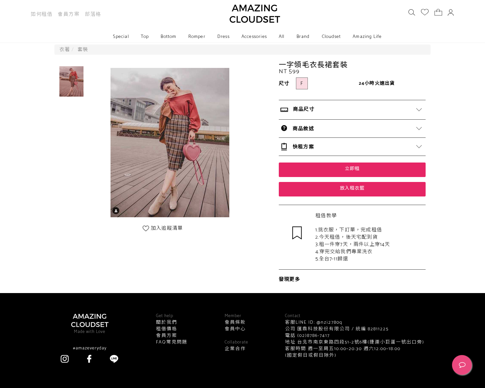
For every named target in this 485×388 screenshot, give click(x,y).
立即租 (352, 169)
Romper (197, 36)
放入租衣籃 (352, 188)
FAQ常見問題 (171, 342)
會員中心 (235, 329)
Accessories (254, 36)
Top (145, 36)
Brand (303, 36)
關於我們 (166, 322)
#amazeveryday (90, 348)
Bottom (168, 36)
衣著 (64, 49)
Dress (223, 36)
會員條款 (235, 322)
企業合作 (235, 349)
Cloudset (331, 36)
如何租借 (41, 14)
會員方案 (69, 14)
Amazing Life (367, 36)
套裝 (83, 49)
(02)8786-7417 (313, 336)
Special (121, 36)
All (282, 36)
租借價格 (166, 329)
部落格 (93, 14)
